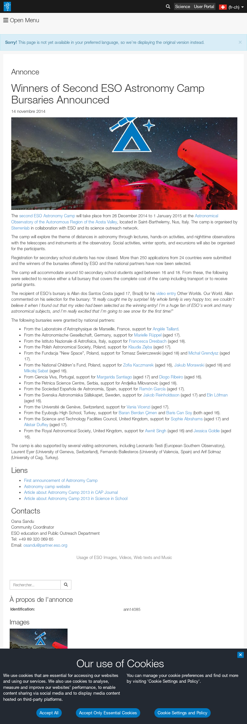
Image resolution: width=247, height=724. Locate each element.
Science (182, 6)
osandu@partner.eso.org (45, 545)
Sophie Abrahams (187, 418)
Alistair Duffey (36, 424)
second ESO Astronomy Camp (47, 215)
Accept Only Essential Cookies (108, 712)
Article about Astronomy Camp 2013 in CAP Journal (71, 492)
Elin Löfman (217, 394)
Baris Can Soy (179, 412)
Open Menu (23, 20)
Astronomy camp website (47, 486)
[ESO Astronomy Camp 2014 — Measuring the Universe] (124, 163)
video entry (166, 293)
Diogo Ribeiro (171, 376)
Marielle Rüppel (147, 335)
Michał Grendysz (203, 353)
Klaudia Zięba (140, 346)
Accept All (49, 712)
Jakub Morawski (189, 364)
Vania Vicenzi (138, 406)
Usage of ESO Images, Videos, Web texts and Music (124, 557)
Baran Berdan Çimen (138, 412)
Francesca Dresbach (148, 341)
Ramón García (152, 388)
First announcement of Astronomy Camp (60, 480)
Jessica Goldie (207, 430)
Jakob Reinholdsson (161, 394)
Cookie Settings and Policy (182, 712)
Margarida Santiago (114, 376)
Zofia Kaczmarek (138, 364)
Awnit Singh (155, 430)
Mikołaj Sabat (36, 370)
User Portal (204, 6)
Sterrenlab (20, 227)
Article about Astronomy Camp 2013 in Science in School (75, 498)
